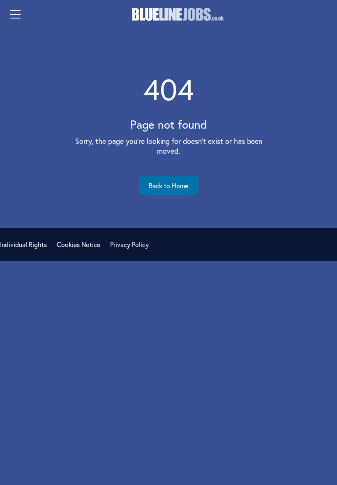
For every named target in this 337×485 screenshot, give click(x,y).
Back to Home (168, 185)
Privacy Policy (129, 244)
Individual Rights (23, 244)
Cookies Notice (78, 244)
